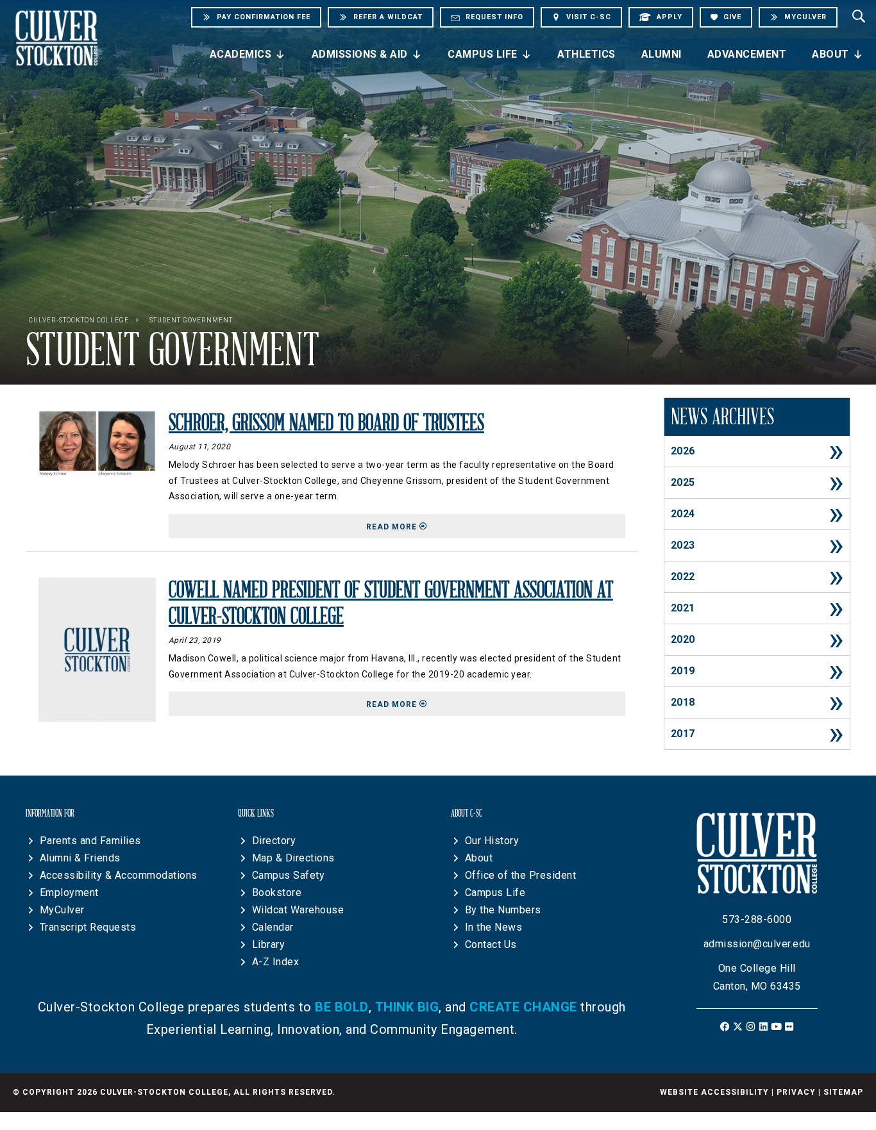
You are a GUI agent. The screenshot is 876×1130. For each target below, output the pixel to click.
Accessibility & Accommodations (119, 875)
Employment (69, 892)
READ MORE (495, 526)
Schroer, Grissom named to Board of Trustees (326, 423)
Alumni (661, 54)
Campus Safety (288, 875)
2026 (683, 451)
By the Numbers (503, 910)
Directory (274, 841)
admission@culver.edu (757, 944)
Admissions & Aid (360, 54)
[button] (725, 1026)
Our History (492, 841)
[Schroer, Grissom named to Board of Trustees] (97, 442)
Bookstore (277, 892)
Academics (241, 54)
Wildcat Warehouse (298, 910)
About (830, 54)
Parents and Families (90, 841)
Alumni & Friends (80, 858)
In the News (494, 927)
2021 (683, 608)
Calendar (273, 927)
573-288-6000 (756, 919)
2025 (683, 482)
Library (268, 944)
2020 (683, 639)
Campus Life (483, 54)
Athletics (586, 54)
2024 (683, 514)
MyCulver (62, 910)
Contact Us (491, 944)
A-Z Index (275, 962)
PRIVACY (796, 1092)
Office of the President (521, 875)
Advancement (747, 54)
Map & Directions (293, 858)
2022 (683, 576)
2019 (683, 671)
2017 (683, 733)
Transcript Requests (88, 927)
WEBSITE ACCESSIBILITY (714, 1092)
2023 (683, 545)
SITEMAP (843, 1092)
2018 (683, 702)
